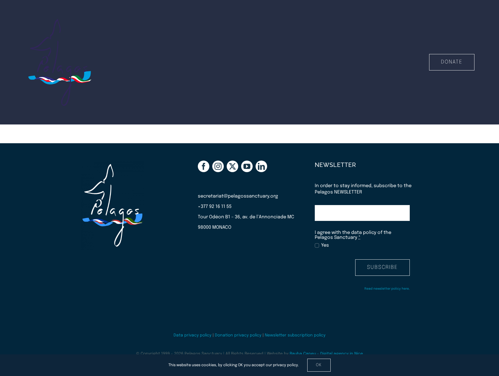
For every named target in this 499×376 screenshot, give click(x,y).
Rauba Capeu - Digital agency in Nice (326, 354)
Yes (325, 245)
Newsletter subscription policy (295, 335)
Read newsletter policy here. (387, 289)
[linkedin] (261, 166)
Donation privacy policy (238, 335)
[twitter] (232, 166)
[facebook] (203, 166)
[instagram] (218, 166)
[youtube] (247, 166)
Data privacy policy (192, 335)
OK (319, 365)
